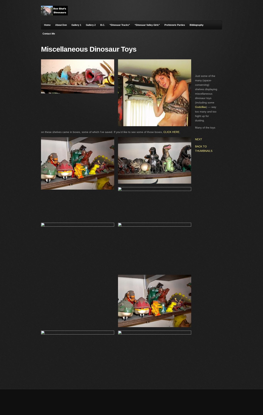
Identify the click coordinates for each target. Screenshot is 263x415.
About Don (61, 25)
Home (47, 25)
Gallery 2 (91, 25)
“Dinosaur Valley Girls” (147, 25)
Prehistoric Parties (174, 25)
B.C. (102, 25)
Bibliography (197, 25)
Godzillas (200, 106)
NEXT (198, 139)
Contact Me (49, 34)
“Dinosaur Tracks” (120, 25)
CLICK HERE (171, 132)
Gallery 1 (76, 25)
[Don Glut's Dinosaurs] (54, 14)
